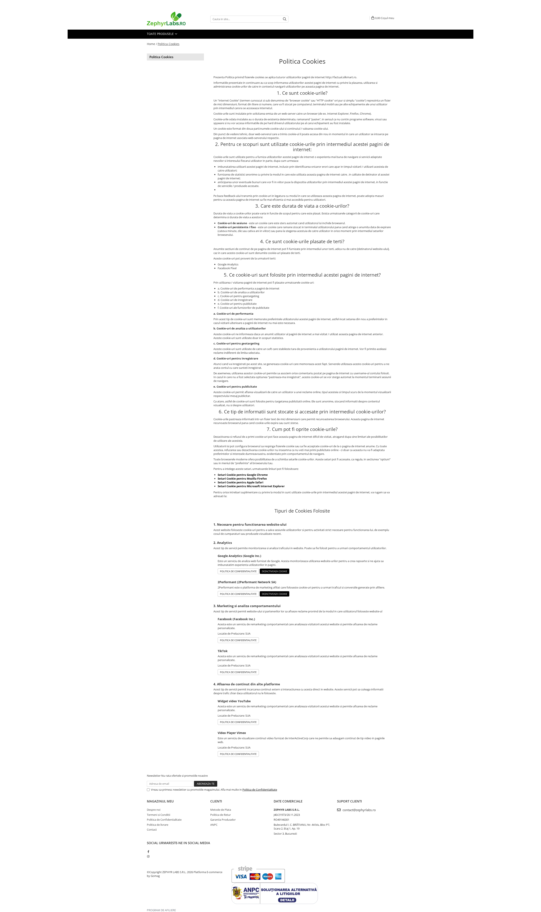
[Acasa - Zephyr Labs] (168, 19)
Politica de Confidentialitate (238, 571)
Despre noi (153, 810)
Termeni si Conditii (158, 815)
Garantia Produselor (223, 819)
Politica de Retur (220, 815)
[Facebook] (148, 851)
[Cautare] (284, 19)
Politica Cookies (168, 44)
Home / (152, 44)
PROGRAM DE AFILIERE (161, 910)
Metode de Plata (220, 810)
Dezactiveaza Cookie (274, 571)
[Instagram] (148, 856)
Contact (152, 829)
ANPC (213, 825)
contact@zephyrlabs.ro (359, 810)
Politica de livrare (157, 825)
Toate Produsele (161, 34)
